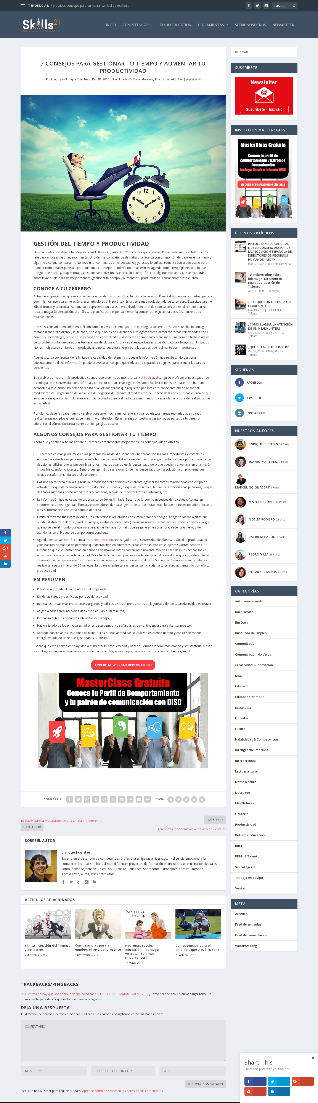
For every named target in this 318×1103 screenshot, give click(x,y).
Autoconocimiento (249, 601)
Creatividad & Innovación (254, 665)
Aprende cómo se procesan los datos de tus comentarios (122, 1091)
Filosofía (241, 718)
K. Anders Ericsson (100, 540)
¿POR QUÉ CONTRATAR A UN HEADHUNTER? (269, 304)
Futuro (240, 729)
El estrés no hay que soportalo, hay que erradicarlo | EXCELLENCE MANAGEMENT (83, 994)
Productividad (164, 79)
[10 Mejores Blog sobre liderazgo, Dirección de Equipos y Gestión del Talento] (240, 277)
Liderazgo (273, 291)
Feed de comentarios (251, 935)
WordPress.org (246, 946)
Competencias (136, 25)
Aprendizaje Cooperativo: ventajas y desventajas (84, 5)
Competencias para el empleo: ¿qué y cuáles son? (197, 947)
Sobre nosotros (250, 25)
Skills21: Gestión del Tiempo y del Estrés (47, 947)
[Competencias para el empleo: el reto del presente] (98, 924)
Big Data (241, 622)
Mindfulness (244, 803)
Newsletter (283, 25)
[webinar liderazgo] (123, 767)
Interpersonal (245, 761)
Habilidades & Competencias (133, 79)
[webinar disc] (263, 216)
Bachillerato (244, 612)
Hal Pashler (146, 377)
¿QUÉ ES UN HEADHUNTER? (268, 347)
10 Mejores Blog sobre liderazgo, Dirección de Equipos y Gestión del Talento (265, 281)
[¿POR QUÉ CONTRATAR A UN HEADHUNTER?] (240, 304)
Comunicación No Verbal (253, 654)
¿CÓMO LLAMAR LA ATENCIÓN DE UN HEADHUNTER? (270, 326)
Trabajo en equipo (249, 878)
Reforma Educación (250, 835)
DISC (238, 676)
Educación (243, 686)
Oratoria (241, 814)
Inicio (111, 25)
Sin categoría (283, 264)
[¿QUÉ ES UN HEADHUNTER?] (240, 350)
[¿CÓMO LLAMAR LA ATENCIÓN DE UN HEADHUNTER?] (240, 327)
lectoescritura (245, 782)
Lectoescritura (246, 771)
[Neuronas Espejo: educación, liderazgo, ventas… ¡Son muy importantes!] (148, 924)
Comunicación (246, 644)
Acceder (241, 914)
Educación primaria (250, 697)
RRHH (270, 264)
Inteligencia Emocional (252, 750)
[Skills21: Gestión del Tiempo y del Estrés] (48, 924)
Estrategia (243, 708)
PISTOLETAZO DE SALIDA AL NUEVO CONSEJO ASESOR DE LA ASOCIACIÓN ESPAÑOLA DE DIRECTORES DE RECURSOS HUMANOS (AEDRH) (270, 252)
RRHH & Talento (247, 856)
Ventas (240, 888)
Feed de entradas (248, 924)
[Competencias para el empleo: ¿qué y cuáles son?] (198, 924)
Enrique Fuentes (77, 79)
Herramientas (211, 25)
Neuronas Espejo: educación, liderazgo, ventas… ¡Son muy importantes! (142, 951)
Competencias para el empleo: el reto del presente (98, 947)
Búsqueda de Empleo (251, 633)
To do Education (175, 25)
